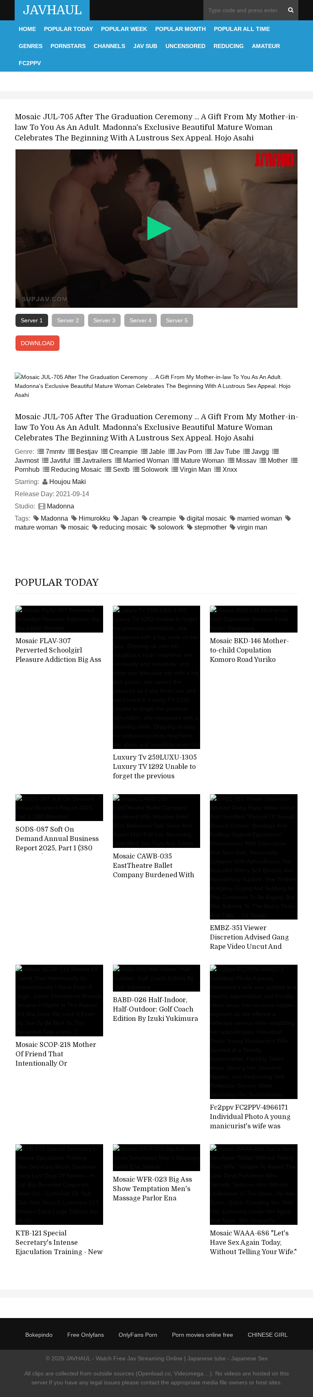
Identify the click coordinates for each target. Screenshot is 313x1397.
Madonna (60, 506)
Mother (278, 460)
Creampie (123, 451)
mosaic (78, 527)
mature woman (36, 527)
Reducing (229, 46)
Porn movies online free (202, 1334)
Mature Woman (203, 460)
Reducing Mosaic (76, 469)
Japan (130, 518)
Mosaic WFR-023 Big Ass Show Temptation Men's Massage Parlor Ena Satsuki (152, 1193)
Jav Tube (227, 451)
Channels (109, 46)
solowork (171, 527)
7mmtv (55, 451)
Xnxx (230, 469)
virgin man (252, 527)
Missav (246, 460)
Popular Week (124, 29)
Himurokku (94, 518)
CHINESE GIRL (268, 1334)
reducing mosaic (123, 527)
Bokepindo (39, 1334)
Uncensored (185, 46)
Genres (30, 46)
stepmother (210, 527)
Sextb (121, 469)
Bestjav (87, 451)
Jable (157, 451)
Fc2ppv (30, 63)
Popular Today (68, 29)
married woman (259, 518)
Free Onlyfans (85, 1334)
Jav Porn (189, 451)
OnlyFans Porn (138, 1334)
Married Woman (146, 460)
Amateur (266, 46)
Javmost (27, 460)
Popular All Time (242, 29)
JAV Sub (145, 46)
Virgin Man (195, 469)
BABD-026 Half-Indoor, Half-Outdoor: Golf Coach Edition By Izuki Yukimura (155, 1009)
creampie (162, 518)
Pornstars (68, 46)
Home (27, 29)
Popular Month (180, 29)
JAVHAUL (52, 10)
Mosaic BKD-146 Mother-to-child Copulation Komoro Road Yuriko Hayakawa (249, 654)
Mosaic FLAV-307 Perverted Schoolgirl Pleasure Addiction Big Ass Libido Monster (58, 654)
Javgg (260, 451)
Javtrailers (97, 460)
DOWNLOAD (37, 343)
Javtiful (60, 460)
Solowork (154, 469)
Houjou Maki (67, 481)
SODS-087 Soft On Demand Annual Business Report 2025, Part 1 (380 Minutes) (57, 843)
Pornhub (27, 469)
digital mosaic (207, 518)
